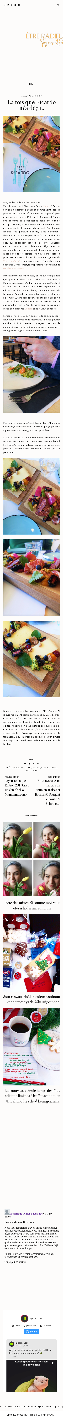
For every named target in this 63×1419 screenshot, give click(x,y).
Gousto (28, 308)
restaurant (26, 768)
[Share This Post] (29, 763)
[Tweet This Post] (25, 763)
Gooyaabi (51, 1415)
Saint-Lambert (31, 771)
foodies (15, 768)
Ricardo (47, 206)
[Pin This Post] (33, 763)
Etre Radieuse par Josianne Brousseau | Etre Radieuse (27, 1407)
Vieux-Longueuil (11, 261)
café (7, 768)
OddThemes (25, 1415)
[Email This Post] (38, 763)
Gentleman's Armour (14, 268)
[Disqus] (31, 1161)
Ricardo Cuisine (49, 768)
